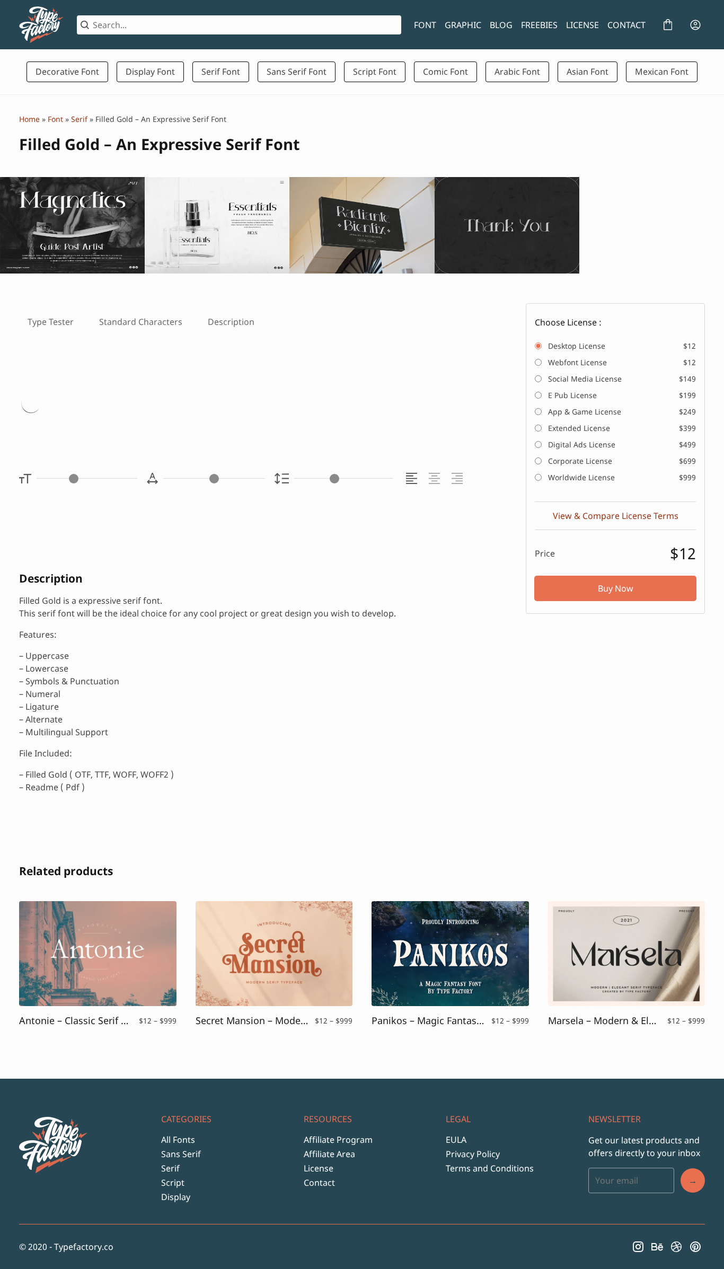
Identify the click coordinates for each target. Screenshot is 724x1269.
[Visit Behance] (657, 1246)
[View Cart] (667, 24)
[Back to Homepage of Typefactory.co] (41, 25)
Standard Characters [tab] (140, 322)
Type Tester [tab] (51, 322)
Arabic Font (517, 71)
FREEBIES (539, 25)
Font (55, 119)
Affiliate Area (329, 1154)
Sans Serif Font (296, 71)
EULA (456, 1139)
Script (172, 1182)
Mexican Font (661, 71)
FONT (425, 25)
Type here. (144, 404)
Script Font (374, 71)
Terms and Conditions (490, 1168)
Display (175, 1197)
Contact (319, 1182)
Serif (79, 119)
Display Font (150, 71)
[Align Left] (413, 478)
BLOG (501, 25)
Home (29, 119)
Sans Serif (181, 1154)
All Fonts (178, 1139)
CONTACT (626, 25)
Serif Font (220, 71)
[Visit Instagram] (638, 1246)
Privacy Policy (473, 1154)
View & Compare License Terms (615, 516)
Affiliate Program (338, 1139)
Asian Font (587, 71)
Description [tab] (231, 322)
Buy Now (615, 588)
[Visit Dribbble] (676, 1246)
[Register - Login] (695, 24)
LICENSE (582, 25)
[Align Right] (459, 478)
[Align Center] (436, 478)
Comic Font (445, 71)
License (318, 1168)
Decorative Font (67, 71)
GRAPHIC (463, 25)
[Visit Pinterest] (695, 1246)
